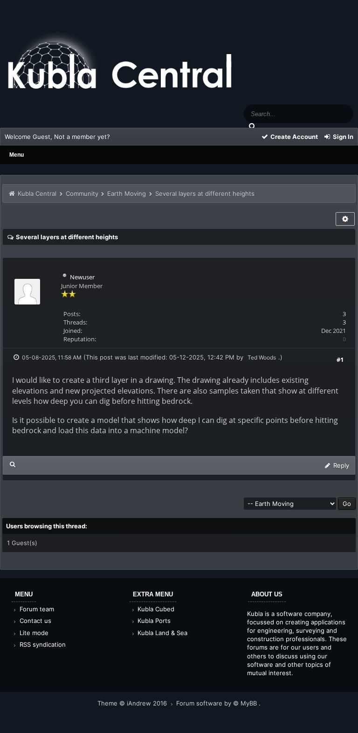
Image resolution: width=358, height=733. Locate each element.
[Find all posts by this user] (13, 464)
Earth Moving (126, 193)
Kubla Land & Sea (161, 632)
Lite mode (33, 632)
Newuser (82, 277)
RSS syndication (42, 644)
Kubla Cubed (155, 609)
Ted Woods (262, 357)
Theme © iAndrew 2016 (133, 703)
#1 (340, 359)
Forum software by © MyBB (217, 703)
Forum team (36, 609)
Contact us (34, 620)
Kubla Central (37, 193)
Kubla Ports (153, 620)
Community (82, 193)
